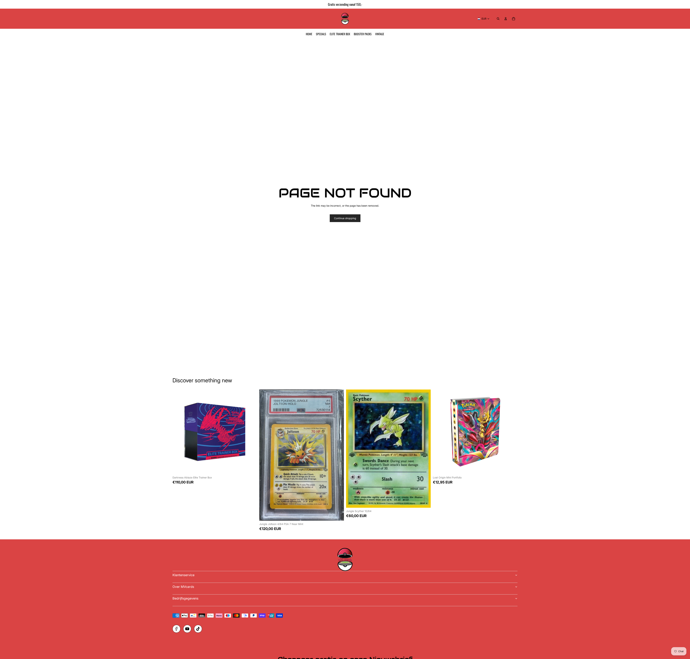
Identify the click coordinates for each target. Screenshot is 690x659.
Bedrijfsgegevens (185, 598)
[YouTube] (187, 629)
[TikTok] (198, 629)
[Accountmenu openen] (506, 19)
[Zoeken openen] (498, 19)
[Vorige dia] (4, 4)
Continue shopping (345, 218)
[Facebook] (176, 629)
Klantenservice (183, 575)
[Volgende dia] (685, 4)
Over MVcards (183, 587)
